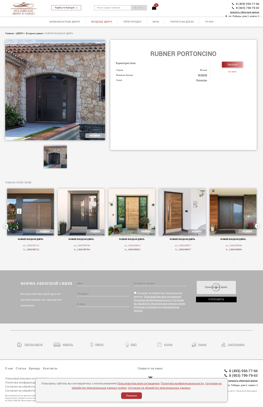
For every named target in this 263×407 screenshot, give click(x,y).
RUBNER (202, 75)
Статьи (21, 368)
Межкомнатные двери (64, 21)
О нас (9, 368)
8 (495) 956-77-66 (247, 4)
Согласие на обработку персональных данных (159, 388)
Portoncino (201, 80)
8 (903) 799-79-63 (247, 8)
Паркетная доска (182, 21)
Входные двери (101, 21)
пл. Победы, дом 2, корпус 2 (244, 16)
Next (257, 225)
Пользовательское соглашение (162, 296)
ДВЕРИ (20, 33)
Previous (5, 225)
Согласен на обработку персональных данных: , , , (160, 302)
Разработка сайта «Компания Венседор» (237, 391)
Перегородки (132, 21)
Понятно (131, 395)
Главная (9, 33)
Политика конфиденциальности (153, 300)
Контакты (50, 368)
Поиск (139, 8)
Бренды (34, 368)
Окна (155, 21)
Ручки (209, 21)
